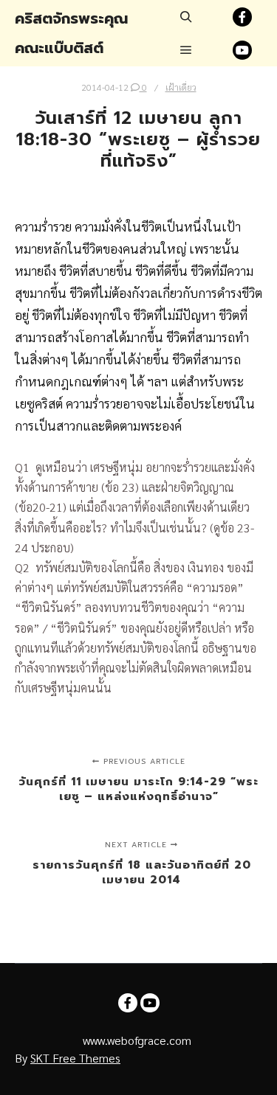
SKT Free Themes (75, 1058)
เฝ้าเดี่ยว (180, 87)
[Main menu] (186, 50)
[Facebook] (242, 17)
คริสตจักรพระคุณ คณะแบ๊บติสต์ (71, 33)
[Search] (186, 17)
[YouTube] (242, 50)
